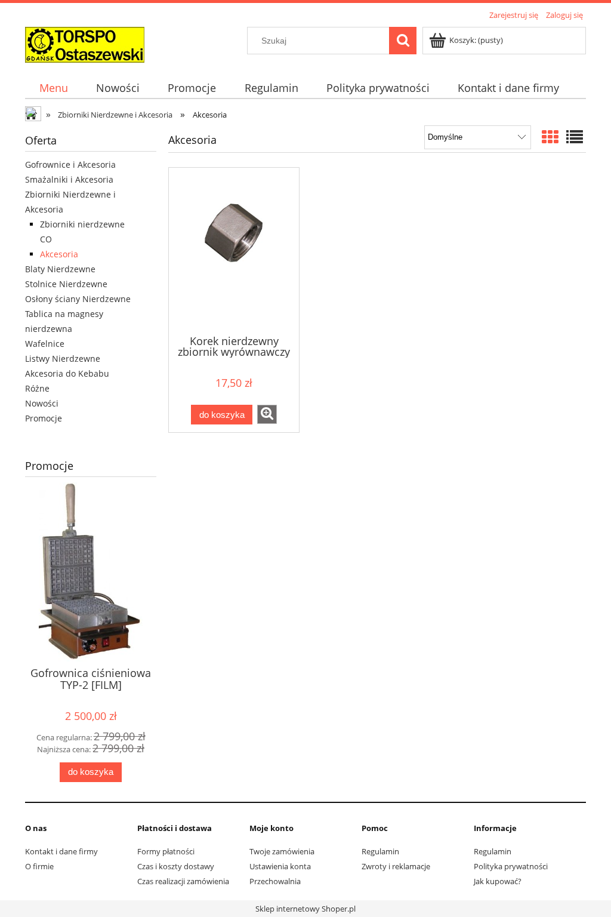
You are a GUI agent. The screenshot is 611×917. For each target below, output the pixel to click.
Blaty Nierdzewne (60, 269)
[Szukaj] (402, 40)
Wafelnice (44, 343)
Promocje (43, 418)
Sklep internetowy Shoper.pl (305, 908)
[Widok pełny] (574, 136)
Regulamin (380, 851)
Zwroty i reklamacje (396, 866)
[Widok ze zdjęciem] (550, 136)
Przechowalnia (275, 881)
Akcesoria (59, 254)
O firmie (39, 866)
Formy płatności (166, 851)
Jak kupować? (497, 881)
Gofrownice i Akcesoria (70, 164)
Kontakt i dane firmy (61, 851)
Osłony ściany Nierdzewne (78, 298)
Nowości (41, 403)
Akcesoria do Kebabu (67, 373)
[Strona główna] (84, 43)
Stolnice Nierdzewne (66, 284)
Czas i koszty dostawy (175, 866)
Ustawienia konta (280, 866)
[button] (267, 414)
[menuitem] (53, 88)
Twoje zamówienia (281, 851)
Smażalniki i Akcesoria (69, 179)
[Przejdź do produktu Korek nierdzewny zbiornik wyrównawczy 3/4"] (234, 250)
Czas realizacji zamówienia (183, 881)
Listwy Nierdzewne (62, 358)
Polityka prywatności (511, 866)
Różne (37, 388)
